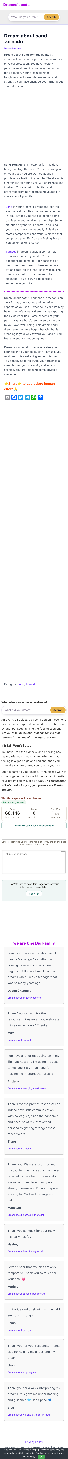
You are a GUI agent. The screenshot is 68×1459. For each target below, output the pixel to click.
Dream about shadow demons (25, 997)
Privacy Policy (34, 1442)
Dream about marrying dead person (27, 1088)
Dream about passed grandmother (27, 1293)
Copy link (34, 893)
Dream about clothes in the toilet (26, 1214)
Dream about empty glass (22, 1372)
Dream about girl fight (20, 1330)
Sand (9, 206)
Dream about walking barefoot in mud (29, 1414)
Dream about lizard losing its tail (25, 1251)
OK (41, 1456)
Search (51, 17)
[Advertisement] (34, 127)
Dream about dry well (19, 1040)
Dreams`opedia (17, 5)
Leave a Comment (12, 48)
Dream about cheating (20, 1148)
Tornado (11, 251)
